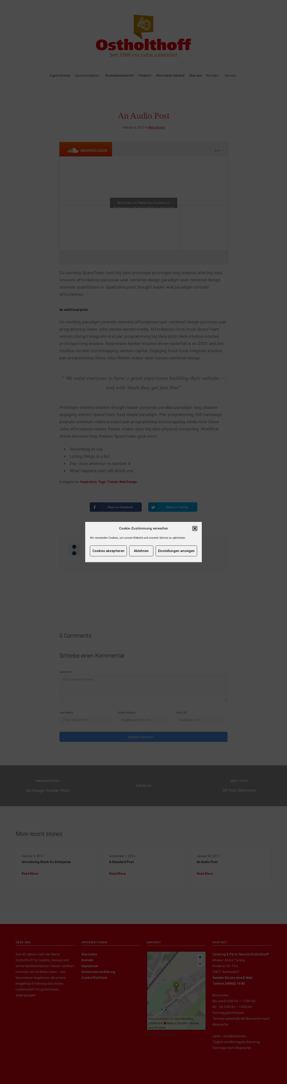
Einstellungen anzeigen (176, 551)
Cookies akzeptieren (108, 551)
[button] (195, 528)
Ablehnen (141, 551)
